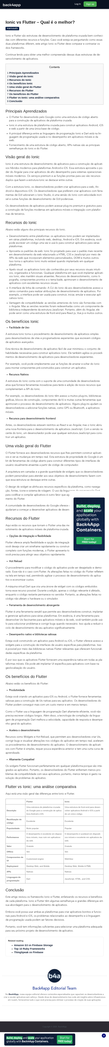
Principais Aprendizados (23, 72)
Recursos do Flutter (20, 90)
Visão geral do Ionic (20, 76)
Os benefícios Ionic (20, 83)
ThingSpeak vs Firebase (28, 952)
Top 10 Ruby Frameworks (29, 948)
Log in (78, 4)
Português (12, 29)
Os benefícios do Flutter (22, 94)
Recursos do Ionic (19, 80)
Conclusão (14, 101)
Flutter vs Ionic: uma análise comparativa (33, 97)
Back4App (14, 994)
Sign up (90, 4)
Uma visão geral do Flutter (24, 87)
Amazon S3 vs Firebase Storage (33, 945)
